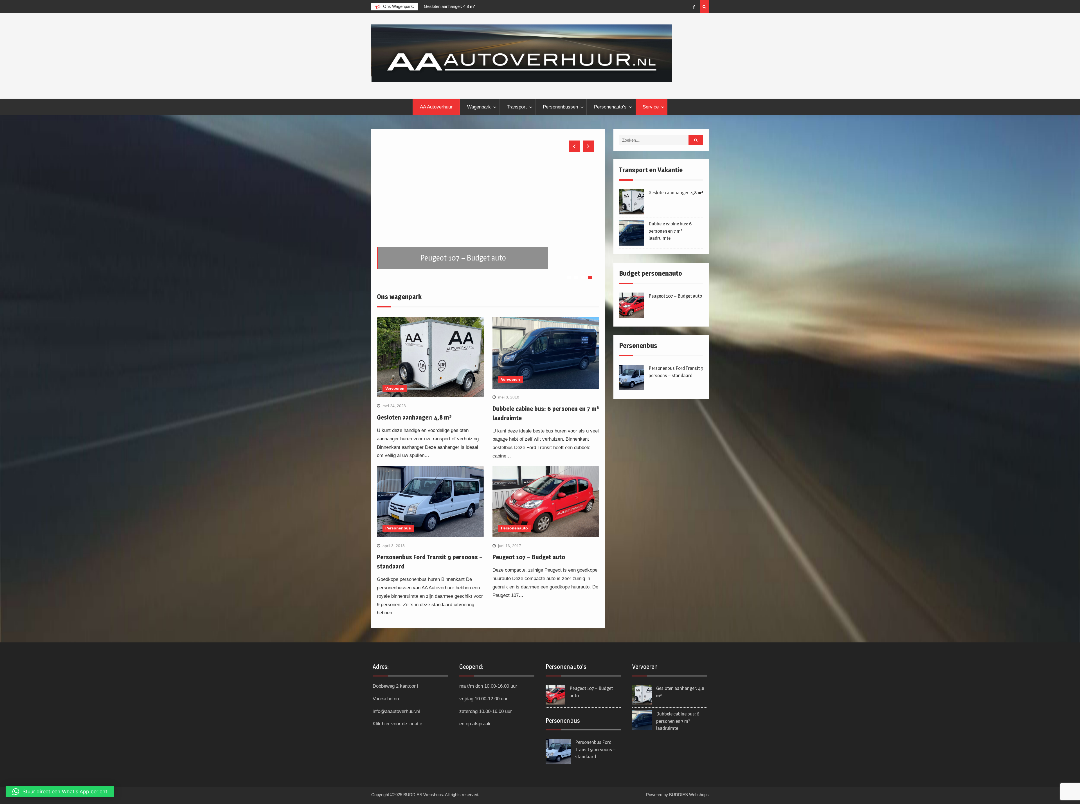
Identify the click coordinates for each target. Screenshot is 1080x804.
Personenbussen (560, 107)
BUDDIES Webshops (689, 798)
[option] (458, 6)
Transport (517, 107)
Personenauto (514, 532)
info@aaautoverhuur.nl (396, 715)
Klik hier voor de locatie (397, 727)
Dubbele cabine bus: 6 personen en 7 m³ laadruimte (670, 231)
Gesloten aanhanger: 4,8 (433, 6)
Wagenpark (479, 107)
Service (651, 107)
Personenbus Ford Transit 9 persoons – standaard (595, 753)
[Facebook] (693, 7)
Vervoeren (394, 392)
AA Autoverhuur (436, 107)
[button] (60, 791)
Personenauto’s (610, 107)
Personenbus (398, 532)
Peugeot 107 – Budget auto (528, 561)
